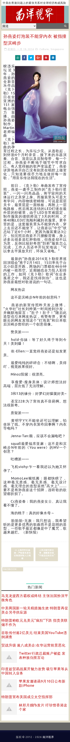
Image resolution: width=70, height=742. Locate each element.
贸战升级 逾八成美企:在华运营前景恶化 (33, 645)
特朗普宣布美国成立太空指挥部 (26, 697)
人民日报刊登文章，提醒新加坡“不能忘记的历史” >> (46, 554)
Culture (44, 49)
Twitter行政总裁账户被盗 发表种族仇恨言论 (42, 655)
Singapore (57, 49)
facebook (10, 569)
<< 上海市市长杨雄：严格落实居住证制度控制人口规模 (22, 554)
